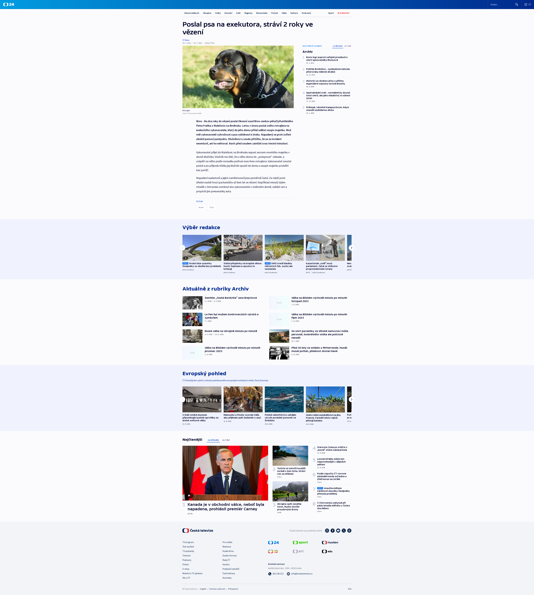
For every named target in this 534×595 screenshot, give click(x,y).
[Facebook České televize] (332, 530)
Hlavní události (191, 13)
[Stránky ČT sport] (300, 542)
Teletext (186, 555)
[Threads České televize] (349, 530)
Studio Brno (228, 551)
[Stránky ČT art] (298, 551)
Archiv (201, 207)
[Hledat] (516, 4)
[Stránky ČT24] (273, 542)
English (203, 589)
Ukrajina (207, 13)
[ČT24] (8, 4)
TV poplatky (188, 551)
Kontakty (227, 577)
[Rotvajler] (238, 77)
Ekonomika (261, 13)
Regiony (248, 13)
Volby (218, 13)
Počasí (274, 13)
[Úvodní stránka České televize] (198, 530)
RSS (350, 589)
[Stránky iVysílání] (330, 542)
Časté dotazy (228, 573)
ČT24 (212, 207)
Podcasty (306, 13)
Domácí (228, 13)
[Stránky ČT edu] (327, 551)
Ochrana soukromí (217, 589)
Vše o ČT (186, 577)
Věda (284, 13)
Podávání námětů (230, 568)
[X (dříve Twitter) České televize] (344, 530)
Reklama (226, 546)
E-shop (185, 568)
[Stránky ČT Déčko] (273, 551)
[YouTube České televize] (338, 530)
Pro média (227, 542)
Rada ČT (226, 560)
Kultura (294, 13)
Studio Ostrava (229, 555)
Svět (238, 13)
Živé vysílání (188, 546)
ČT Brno (185, 40)
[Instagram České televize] (327, 530)
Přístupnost (233, 589)
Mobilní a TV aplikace (192, 573)
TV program (188, 542)
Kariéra (225, 564)
